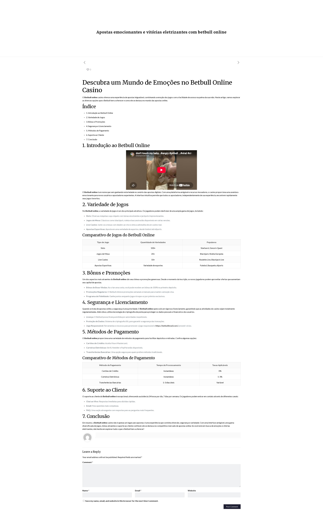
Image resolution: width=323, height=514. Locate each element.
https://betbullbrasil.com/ (167, 325)
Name (85, 490)
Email (138, 490)
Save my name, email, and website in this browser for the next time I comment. (121, 501)
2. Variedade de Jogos (95, 117)
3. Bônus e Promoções (95, 122)
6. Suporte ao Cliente (95, 135)
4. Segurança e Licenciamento (98, 126)
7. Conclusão (91, 139)
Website (192, 490)
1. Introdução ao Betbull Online (99, 113)
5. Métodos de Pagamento (97, 130)
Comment (87, 462)
